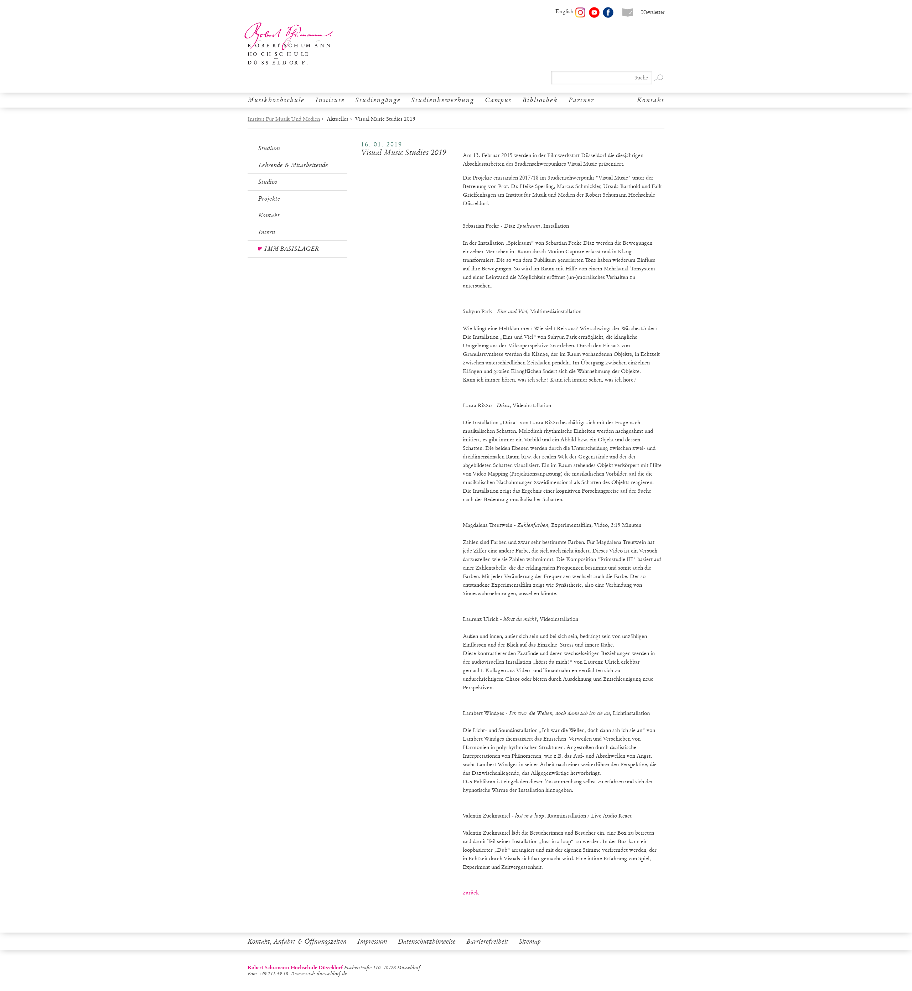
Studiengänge (378, 100)
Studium (269, 148)
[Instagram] (580, 12)
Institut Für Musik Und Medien (284, 119)
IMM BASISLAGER (291, 249)
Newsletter (652, 12)
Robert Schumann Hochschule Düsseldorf (288, 43)
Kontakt (650, 100)
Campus (498, 100)
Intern (266, 232)
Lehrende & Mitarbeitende (293, 165)
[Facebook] (608, 12)
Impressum (372, 941)
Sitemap (530, 941)
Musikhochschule (276, 100)
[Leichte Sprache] (627, 12)
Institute (330, 100)
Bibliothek (540, 100)
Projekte (269, 198)
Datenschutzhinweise (427, 941)
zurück (471, 892)
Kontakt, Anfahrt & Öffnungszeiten (297, 941)
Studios (267, 182)
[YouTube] (594, 12)
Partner (581, 100)
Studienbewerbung (442, 100)
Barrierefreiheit (487, 941)
